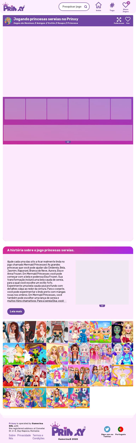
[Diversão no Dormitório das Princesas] (100, 354)
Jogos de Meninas (23, 23)
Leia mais (16, 311)
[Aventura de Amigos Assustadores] (35, 354)
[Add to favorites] (128, 21)
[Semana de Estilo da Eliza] (79, 332)
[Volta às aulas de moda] (79, 375)
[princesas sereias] (35, 397)
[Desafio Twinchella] (100, 332)
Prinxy (12, 423)
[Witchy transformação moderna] (122, 332)
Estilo (51, 23)
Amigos (41, 23)
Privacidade (24, 435)
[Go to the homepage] (12, 6)
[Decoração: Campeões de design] (57, 375)
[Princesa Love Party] (13, 375)
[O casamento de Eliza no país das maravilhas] (13, 397)
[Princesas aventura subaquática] (100, 375)
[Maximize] (119, 21)
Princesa (72, 23)
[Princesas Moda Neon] (79, 354)
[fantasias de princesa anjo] (35, 375)
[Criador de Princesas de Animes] (122, 375)
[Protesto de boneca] (57, 332)
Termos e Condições (38, 437)
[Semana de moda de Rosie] (57, 354)
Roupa (61, 23)
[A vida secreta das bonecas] (57, 397)
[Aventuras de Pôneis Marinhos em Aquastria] (79, 397)
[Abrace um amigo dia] (13, 354)
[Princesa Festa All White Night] (13, 332)
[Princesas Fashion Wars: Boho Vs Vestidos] (35, 332)
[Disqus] (68, 192)
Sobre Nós (12, 437)
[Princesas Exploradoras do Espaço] (122, 354)
